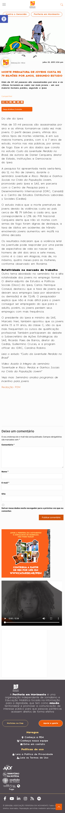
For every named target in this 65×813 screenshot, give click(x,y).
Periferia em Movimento (46, 14)
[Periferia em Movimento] (32, 4)
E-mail (5, 483)
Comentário (8, 445)
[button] (3, 102)
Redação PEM (11, 387)
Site (4, 494)
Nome (5, 471)
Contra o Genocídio (16, 14)
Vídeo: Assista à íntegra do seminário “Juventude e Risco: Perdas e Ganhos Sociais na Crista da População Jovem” (30, 367)
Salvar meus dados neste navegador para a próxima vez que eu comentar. (32, 509)
